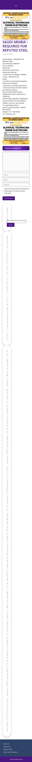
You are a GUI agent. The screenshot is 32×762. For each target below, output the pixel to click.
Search (11, 225)
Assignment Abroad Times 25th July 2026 (7, 696)
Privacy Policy (7, 286)
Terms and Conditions (10, 752)
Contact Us (7, 261)
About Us (7, 243)
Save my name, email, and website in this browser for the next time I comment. (16, 191)
